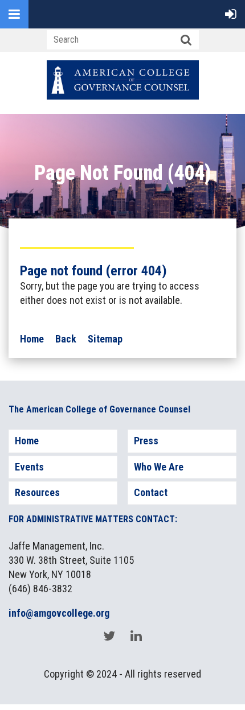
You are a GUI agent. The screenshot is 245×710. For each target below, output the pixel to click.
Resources (37, 492)
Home (32, 339)
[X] (109, 635)
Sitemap (105, 339)
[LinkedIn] (135, 635)
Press (146, 441)
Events (29, 467)
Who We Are (158, 467)
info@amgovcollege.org (59, 613)
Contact (151, 492)
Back (65, 339)
